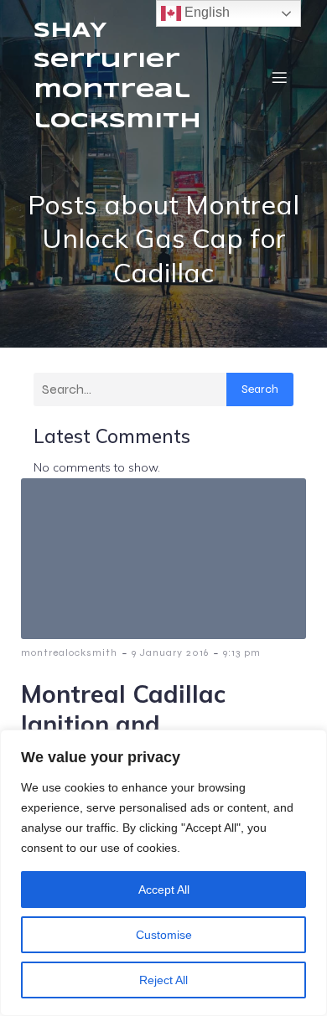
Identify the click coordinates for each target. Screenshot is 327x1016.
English (205, 12)
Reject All (163, 980)
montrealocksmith (69, 652)
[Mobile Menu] (279, 77)
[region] (163, 873)
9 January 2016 (170, 652)
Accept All (163, 889)
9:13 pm (242, 652)
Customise (164, 934)
